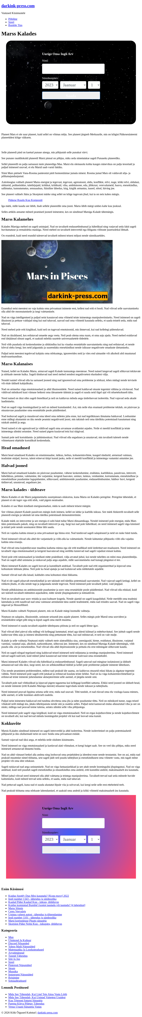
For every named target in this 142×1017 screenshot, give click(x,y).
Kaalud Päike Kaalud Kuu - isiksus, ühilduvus (33, 902)
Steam (11, 968)
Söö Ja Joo (14, 958)
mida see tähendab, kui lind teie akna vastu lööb (37, 994)
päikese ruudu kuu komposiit (25, 200)
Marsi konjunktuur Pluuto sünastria (27, 920)
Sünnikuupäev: (50, 78)
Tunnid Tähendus (18, 955)
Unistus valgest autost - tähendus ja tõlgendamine (35, 914)
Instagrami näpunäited (20, 974)
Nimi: (45, 60)
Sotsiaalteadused (17, 980)
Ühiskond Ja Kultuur (19, 940)
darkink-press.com (48, 1012)
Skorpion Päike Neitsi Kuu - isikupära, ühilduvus (35, 923)
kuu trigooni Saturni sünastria (25, 1000)
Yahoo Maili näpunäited (21, 946)
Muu (11, 937)
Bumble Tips (15, 25)
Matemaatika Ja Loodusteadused (26, 949)
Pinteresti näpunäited (20, 965)
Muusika (13, 971)
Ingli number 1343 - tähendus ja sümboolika (32, 898)
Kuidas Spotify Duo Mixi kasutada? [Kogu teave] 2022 (38, 895)
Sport (11, 22)
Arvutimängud (16, 952)
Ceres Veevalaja (17, 911)
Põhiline (12, 18)
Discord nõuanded (18, 943)
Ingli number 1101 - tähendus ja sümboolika (32, 917)
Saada (71, 96)
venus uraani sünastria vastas (25, 1006)
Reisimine (13, 977)
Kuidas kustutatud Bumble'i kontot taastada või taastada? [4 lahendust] (46, 905)
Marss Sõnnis (15, 908)
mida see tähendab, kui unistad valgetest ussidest (36, 997)
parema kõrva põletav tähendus (26, 1003)
